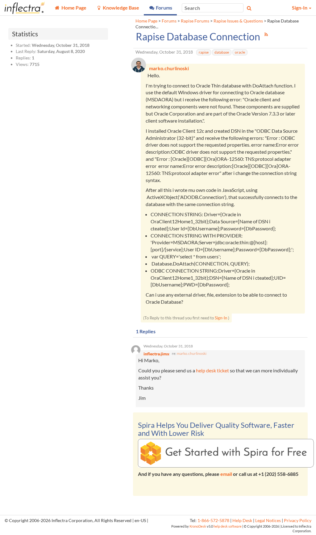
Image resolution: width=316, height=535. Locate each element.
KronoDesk (197, 526)
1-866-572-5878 (213, 520)
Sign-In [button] (300, 7)
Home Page (146, 20)
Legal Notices (268, 520)
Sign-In (221, 317)
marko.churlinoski (191, 353)
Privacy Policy (297, 520)
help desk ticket (212, 370)
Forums (169, 20)
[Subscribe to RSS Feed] (266, 34)
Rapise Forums (195, 20)
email (226, 474)
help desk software (228, 526)
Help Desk (242, 520)
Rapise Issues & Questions (238, 20)
